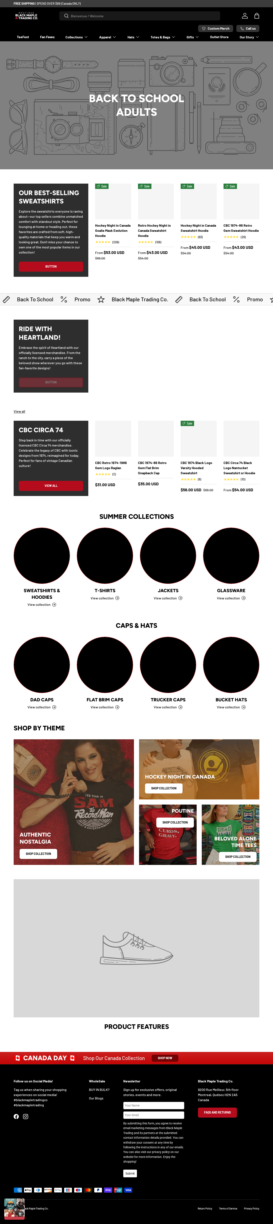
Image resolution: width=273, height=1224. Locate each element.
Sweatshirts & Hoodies (42, 594)
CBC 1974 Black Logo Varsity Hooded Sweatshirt (196, 468)
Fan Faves (47, 37)
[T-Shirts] (105, 556)
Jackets (168, 590)
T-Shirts (105, 590)
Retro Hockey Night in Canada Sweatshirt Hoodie (154, 230)
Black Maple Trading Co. (35, 1208)
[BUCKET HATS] (231, 665)
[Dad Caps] (42, 665)
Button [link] (51, 382)
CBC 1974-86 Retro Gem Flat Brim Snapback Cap (152, 468)
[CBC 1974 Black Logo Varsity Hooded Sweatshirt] (199, 439)
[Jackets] (168, 556)
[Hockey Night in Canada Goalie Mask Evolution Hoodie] (113, 202)
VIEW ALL (51, 485)
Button (51, 266)
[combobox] (139, 15)
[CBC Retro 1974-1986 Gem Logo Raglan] (113, 439)
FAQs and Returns (217, 1112)
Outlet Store (219, 37)
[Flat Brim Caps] (105, 665)
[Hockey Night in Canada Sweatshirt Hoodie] (199, 202)
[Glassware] (231, 556)
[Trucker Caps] (168, 665)
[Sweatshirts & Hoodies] (42, 556)
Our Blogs (96, 1098)
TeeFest (23, 37)
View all (19, 411)
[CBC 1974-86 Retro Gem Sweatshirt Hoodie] (242, 202)
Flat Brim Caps (105, 699)
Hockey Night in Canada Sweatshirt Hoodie (198, 227)
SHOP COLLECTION (163, 788)
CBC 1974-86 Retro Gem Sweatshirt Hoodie (241, 227)
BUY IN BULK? (99, 1090)
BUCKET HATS (231, 699)
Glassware (231, 590)
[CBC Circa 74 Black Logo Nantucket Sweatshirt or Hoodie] (242, 439)
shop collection (237, 857)
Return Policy (205, 1208)
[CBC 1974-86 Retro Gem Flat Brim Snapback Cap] (156, 439)
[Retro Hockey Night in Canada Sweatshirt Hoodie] (156, 202)
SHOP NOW (165, 1058)
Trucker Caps (168, 699)
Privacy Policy (251, 1208)
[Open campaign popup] (14, 1209)
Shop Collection (38, 854)
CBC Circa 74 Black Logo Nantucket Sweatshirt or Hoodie (239, 468)
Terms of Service (228, 1208)
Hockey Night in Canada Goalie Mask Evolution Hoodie (113, 230)
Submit (130, 1173)
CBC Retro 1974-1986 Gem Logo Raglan (111, 465)
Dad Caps (42, 699)
